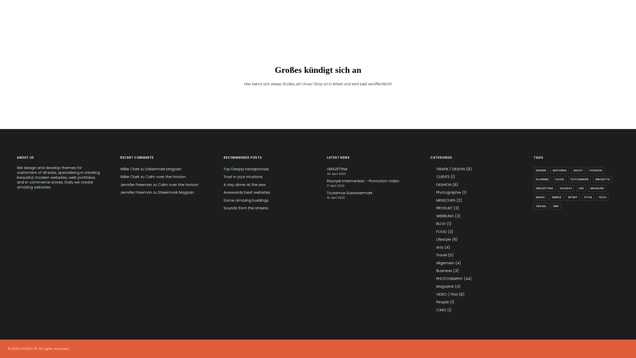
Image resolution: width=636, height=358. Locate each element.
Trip (556, 206)
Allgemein (445, 263)
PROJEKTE (91, 19)
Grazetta (602, 179)
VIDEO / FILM (447, 294)
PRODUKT (444, 208)
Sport (572, 197)
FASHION (443, 184)
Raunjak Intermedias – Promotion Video (363, 180)
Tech (602, 197)
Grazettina (544, 188)
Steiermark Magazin (163, 169)
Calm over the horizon (165, 176)
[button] (609, 19)
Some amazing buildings (246, 200)
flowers (542, 179)
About (69, 19)
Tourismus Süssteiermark (349, 192)
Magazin (597, 188)
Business (444, 270)
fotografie (580, 179)
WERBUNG (445, 216)
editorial (560, 170)
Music (540, 197)
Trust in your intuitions (243, 176)
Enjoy (578, 170)
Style (588, 197)
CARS (441, 310)
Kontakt (115, 19)
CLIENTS (443, 176)
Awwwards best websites (247, 192)
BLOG (441, 223)
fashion (596, 170)
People (442, 302)
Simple (556, 197)
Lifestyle (443, 239)
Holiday (566, 188)
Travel (441, 255)
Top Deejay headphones (246, 169)
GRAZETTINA (337, 169)
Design (541, 170)
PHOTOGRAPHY (449, 278)
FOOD (441, 231)
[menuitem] (50, 19)
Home (50, 19)
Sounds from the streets (246, 208)
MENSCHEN (445, 200)
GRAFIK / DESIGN (450, 169)
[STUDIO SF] (20, 19)
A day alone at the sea (245, 184)
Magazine (445, 286)
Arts (439, 247)
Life (581, 188)
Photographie (448, 192)
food (560, 179)
